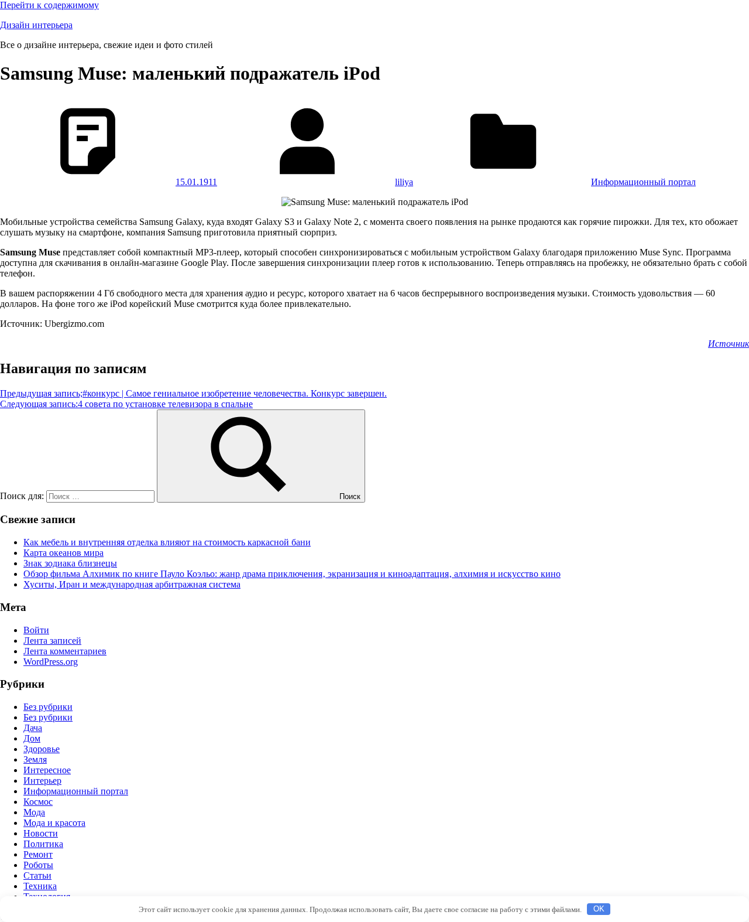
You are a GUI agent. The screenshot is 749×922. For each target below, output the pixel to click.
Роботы (38, 865)
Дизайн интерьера (36, 25)
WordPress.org (50, 662)
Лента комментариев (64, 651)
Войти (36, 630)
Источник (728, 344)
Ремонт (38, 854)
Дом (31, 738)
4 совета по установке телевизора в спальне (126, 404)
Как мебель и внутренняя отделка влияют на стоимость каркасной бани (167, 542)
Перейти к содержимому (49, 5)
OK (598, 908)
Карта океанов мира (63, 553)
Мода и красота (54, 823)
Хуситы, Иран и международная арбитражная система (131, 584)
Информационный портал (643, 182)
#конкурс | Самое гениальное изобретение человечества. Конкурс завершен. (193, 393)
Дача (32, 728)
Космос (38, 802)
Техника (40, 886)
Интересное (47, 770)
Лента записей (52, 641)
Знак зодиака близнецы (70, 563)
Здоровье (41, 749)
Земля (35, 759)
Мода (34, 812)
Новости (40, 833)
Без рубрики (48, 707)
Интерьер (42, 781)
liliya (404, 182)
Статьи (37, 875)
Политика (43, 844)
